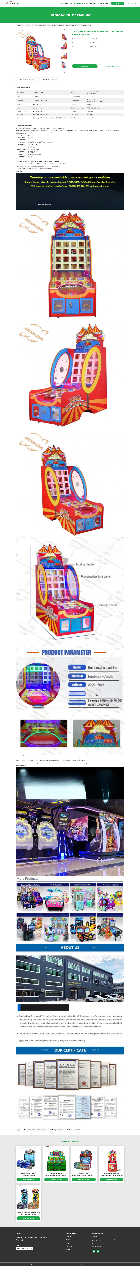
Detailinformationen (27, 80)
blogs (86, 3)
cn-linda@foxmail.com (25, 1248)
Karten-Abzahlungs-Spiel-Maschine (41, 25)
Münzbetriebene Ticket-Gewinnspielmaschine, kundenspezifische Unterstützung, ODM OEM (28, 1175)
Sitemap (30, 1264)
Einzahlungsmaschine (56, 1129)
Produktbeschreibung (50, 80)
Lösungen (69, 1246)
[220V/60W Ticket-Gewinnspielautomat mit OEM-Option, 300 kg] (28, 1197)
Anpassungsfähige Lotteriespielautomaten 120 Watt (56, 1174)
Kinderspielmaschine (73, 1129)
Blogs (67, 1243)
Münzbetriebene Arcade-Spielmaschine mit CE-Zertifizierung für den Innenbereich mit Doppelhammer (112, 1175)
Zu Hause (64, 3)
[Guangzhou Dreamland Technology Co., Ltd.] (13, 3)
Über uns (72, 3)
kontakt (105, 3)
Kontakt (68, 1249)
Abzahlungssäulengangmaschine (34, 1129)
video (100, 3)
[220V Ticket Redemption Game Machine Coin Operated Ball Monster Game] (37, 49)
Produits (27, 25)
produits (80, 3)
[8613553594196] (93, 1251)
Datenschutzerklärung (21, 1264)
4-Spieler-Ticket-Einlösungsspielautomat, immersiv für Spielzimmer (84, 1175)
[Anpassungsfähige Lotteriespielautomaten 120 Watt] (56, 1159)
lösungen (92, 3)
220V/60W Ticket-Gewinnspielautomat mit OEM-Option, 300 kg (28, 1213)
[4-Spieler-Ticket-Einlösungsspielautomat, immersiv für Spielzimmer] (84, 1159)
